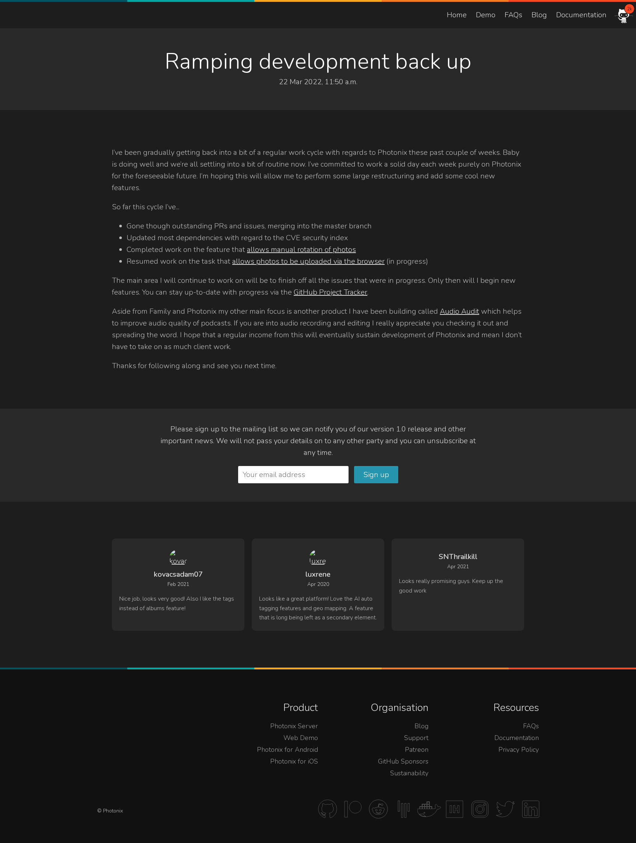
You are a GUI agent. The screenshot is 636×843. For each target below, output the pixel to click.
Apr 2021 (458, 566)
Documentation (581, 15)
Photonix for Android (287, 749)
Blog (539, 15)
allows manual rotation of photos (301, 250)
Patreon (416, 749)
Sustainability (409, 773)
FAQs (513, 15)
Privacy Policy (518, 749)
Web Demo (300, 737)
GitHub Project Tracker (330, 292)
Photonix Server (294, 726)
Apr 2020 (318, 584)
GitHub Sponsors (403, 761)
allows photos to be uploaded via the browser (308, 261)
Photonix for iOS (294, 761)
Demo (485, 15)
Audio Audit (459, 311)
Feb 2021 (178, 584)
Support (416, 737)
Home (457, 15)
